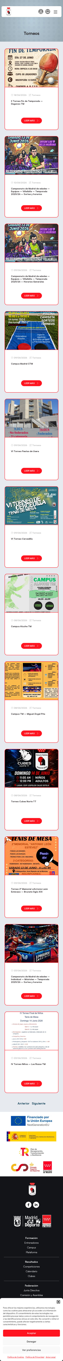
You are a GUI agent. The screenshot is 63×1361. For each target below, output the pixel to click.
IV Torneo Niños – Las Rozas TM (28, 1064)
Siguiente (38, 1103)
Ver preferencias (31, 1350)
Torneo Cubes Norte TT (23, 801)
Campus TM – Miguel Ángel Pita (28, 714)
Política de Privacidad (35, 1357)
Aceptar (31, 1333)
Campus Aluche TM (21, 626)
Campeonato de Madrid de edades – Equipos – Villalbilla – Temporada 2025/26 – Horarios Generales (30, 279)
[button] (58, 1301)
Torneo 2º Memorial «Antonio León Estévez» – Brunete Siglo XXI (29, 890)
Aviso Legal (51, 1357)
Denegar (31, 1341)
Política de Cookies (15, 1357)
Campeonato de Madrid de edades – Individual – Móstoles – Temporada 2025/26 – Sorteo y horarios (30, 979)
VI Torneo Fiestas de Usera (25, 451)
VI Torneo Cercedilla (22, 538)
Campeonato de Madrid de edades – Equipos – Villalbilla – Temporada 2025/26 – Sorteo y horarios (30, 191)
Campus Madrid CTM (22, 363)
